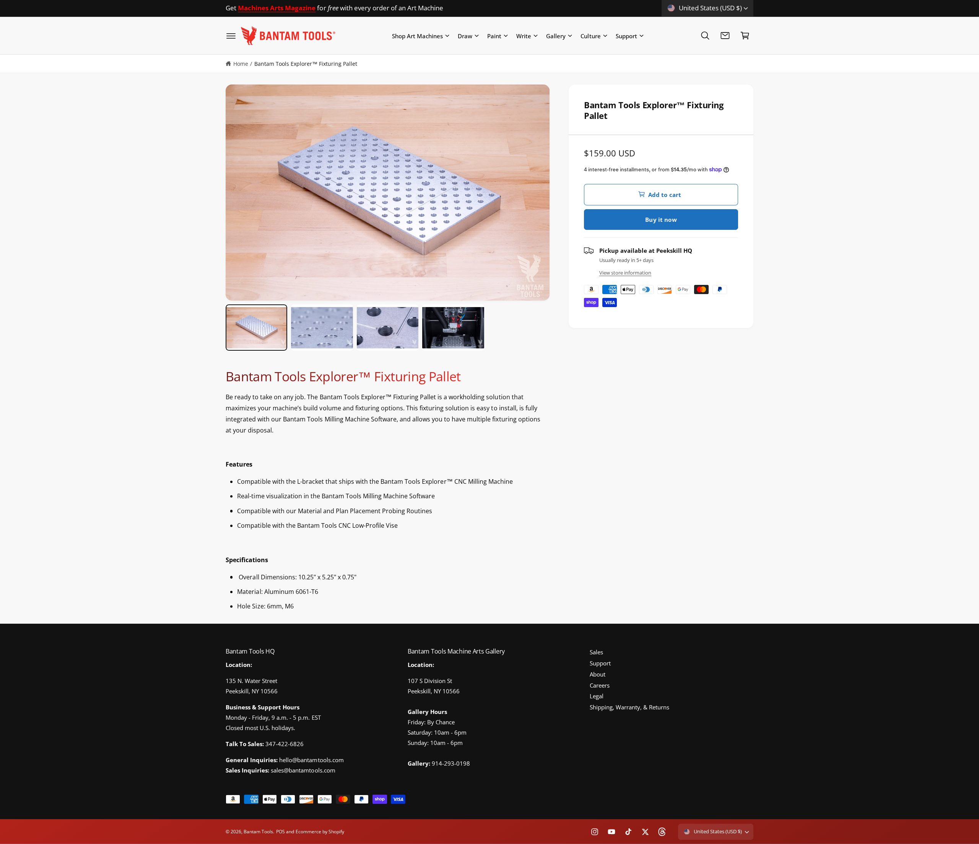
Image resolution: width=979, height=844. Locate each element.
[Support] (725, 36)
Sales (596, 652)
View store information (625, 272)
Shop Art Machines (417, 35)
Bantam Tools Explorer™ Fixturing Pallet (306, 63)
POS (280, 831)
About (597, 674)
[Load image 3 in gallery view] (387, 327)
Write (523, 35)
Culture (590, 35)
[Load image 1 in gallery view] (256, 327)
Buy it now (661, 219)
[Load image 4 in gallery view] (453, 327)
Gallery (556, 35)
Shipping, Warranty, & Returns (629, 707)
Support (626, 35)
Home (240, 63)
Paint (494, 35)
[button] (231, 36)
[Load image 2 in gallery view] (322, 327)
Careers (600, 685)
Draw (465, 35)
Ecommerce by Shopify (320, 831)
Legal (596, 696)
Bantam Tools (258, 831)
